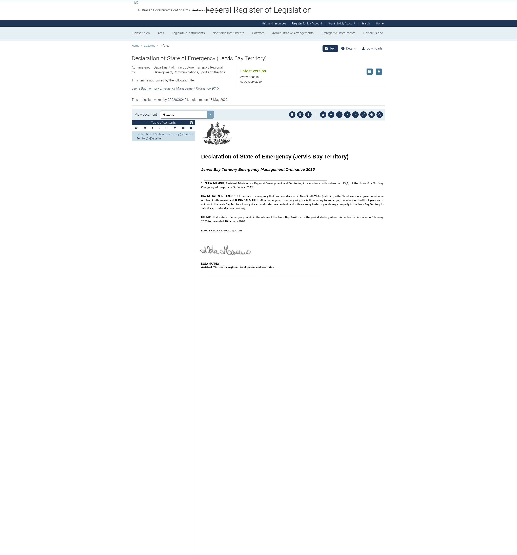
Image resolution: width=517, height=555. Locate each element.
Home (135, 45)
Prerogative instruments (338, 33)
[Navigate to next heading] (159, 128)
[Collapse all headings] (191, 128)
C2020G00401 (178, 100)
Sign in (341, 23)
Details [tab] (351, 48)
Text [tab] (332, 48)
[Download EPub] (292, 114)
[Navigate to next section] (347, 114)
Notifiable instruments (228, 33)
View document (146, 114)
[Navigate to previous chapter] (331, 114)
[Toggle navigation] (191, 123)
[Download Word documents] (308, 114)
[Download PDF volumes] (300, 114)
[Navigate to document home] (323, 114)
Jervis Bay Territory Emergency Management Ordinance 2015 (175, 88)
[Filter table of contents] (175, 128)
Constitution (141, 33)
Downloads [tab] (374, 48)
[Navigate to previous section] (339, 114)
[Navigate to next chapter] (355, 114)
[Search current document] (379, 114)
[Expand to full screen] (363, 114)
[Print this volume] (371, 114)
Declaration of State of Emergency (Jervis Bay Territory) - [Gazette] (165, 136)
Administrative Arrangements (293, 33)
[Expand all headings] (183, 128)
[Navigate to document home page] (136, 128)
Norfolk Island (373, 33)
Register (307, 23)
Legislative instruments (188, 33)
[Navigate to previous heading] (152, 128)
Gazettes (258, 33)
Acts (161, 33)
